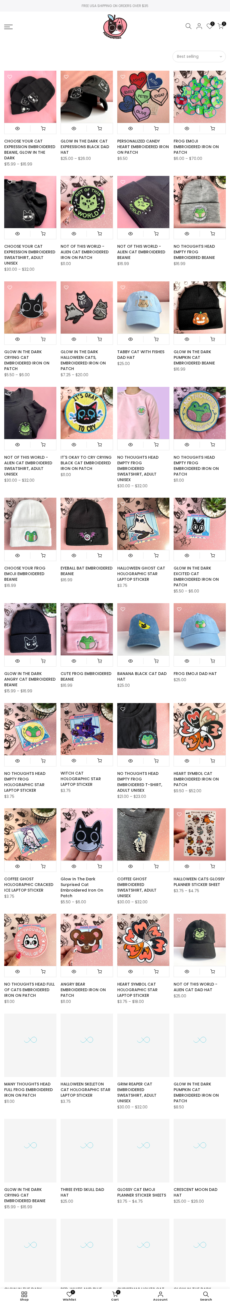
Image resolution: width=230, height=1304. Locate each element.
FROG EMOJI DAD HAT (195, 673)
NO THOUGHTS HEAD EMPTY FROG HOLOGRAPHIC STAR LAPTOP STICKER (24, 782)
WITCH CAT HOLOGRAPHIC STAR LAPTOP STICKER (81, 778)
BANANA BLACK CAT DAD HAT (142, 676)
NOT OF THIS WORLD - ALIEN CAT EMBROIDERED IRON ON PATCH (85, 252)
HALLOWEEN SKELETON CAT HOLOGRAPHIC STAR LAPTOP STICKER (86, 1089)
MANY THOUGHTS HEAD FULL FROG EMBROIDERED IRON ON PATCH (28, 1089)
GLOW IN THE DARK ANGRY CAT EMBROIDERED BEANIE (30, 679)
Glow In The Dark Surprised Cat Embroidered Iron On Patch (82, 887)
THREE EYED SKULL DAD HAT (82, 1192)
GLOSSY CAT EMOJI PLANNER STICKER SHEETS (141, 1192)
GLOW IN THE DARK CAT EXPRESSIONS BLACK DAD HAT (85, 146)
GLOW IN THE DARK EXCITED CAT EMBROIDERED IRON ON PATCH (196, 576)
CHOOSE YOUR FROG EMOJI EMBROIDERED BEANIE (24, 573)
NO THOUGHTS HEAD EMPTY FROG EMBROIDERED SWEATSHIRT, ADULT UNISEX (137, 468)
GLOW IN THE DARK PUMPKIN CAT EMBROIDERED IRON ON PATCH (196, 1092)
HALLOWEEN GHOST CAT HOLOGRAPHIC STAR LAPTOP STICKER (141, 573)
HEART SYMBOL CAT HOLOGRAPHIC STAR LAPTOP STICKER (137, 989)
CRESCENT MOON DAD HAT (195, 1192)
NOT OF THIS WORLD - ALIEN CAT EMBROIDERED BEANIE (141, 252)
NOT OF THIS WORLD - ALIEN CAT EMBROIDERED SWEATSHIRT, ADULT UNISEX (28, 465)
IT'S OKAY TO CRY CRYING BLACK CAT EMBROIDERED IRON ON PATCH (86, 462)
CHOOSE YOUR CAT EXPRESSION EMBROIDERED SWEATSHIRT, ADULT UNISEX (29, 255)
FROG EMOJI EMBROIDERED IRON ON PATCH (196, 146)
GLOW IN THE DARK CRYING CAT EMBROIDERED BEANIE (24, 1195)
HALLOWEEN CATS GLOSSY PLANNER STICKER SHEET (199, 881)
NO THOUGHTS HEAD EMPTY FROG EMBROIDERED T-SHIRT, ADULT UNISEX (139, 782)
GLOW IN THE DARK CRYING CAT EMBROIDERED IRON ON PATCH (26, 360)
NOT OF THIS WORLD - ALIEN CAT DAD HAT (195, 987)
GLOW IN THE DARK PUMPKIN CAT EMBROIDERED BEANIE (194, 357)
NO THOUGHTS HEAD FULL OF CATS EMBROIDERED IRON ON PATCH (29, 989)
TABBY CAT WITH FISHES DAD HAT (140, 354)
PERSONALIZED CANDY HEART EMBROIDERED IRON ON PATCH (143, 146)
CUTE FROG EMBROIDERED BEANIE (86, 676)
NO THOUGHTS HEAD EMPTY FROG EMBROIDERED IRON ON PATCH (196, 465)
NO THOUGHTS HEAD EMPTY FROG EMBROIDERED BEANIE (194, 252)
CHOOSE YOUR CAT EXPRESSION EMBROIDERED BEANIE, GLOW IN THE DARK (29, 149)
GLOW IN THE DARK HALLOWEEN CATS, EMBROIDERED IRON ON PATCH (83, 360)
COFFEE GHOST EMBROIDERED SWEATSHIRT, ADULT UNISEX (137, 887)
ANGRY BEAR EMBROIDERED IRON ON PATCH (83, 989)
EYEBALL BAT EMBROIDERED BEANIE (86, 571)
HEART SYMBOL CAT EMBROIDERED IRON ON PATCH (196, 779)
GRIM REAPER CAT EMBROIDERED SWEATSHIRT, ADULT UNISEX (137, 1092)
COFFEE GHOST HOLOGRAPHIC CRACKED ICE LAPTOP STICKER (28, 884)
